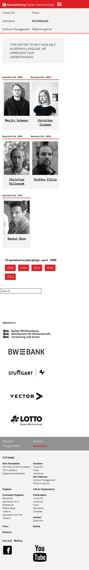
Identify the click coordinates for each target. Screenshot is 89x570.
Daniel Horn (17, 238)
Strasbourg (7, 504)
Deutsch (7, 441)
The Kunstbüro (9, 470)
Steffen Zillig (45, 179)
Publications (40, 495)
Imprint (38, 441)
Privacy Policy (11, 446)
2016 (23, 268)
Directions (38, 520)
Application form (10, 501)
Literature (8, 21)
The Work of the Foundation (16, 466)
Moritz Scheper (16, 120)
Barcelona (7, 498)
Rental (36, 526)
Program (6, 489)
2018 (10, 268)
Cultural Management (16, 29)
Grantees (38, 463)
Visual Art (8, 12)
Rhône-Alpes (8, 508)
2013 (10, 276)
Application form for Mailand (12, 516)
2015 (37, 268)
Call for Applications (44, 489)
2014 (50, 268)
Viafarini (6, 511)
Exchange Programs (13, 495)
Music (36, 12)
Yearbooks (38, 508)
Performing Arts (42, 29)
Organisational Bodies (13, 473)
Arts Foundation (11, 463)
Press (5, 526)
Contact (37, 517)
